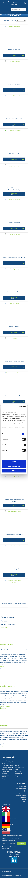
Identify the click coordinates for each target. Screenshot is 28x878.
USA (11, 830)
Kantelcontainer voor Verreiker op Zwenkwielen (14, 603)
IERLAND (12, 814)
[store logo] (14, 3)
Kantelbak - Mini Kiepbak (14, 84)
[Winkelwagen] (25, 3)
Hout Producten (19, 777)
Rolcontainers (6, 644)
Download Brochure (21, 788)
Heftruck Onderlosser (14, 326)
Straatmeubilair (18, 773)
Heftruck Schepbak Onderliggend (14, 534)
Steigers (4, 778)
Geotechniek (5, 775)
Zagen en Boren (19, 763)
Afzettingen (5, 760)
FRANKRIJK (13, 819)
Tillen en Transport (19, 760)
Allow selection (14, 466)
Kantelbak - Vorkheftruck (14, 222)
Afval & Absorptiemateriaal (9, 14)
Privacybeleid (22, 793)
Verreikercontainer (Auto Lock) (14, 118)
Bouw (16, 762)
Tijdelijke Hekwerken (7, 763)
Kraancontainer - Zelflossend (14, 292)
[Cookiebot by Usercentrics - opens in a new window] (19, 407)
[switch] (24, 439)
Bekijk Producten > (5, 667)
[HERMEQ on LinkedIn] (14, 860)
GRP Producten (6, 777)
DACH (11, 825)
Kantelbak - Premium (14, 153)
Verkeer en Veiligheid (7, 762)
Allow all (14, 461)
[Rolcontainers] (14, 634)
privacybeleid (10, 846)
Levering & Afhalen (21, 795)
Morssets (4, 726)
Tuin (16, 775)
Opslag (16, 769)
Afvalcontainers (7, 686)
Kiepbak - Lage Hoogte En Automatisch (14, 361)
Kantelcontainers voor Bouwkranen (14, 395)
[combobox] (18, 9)
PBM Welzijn (18, 771)
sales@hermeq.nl (14, 856)
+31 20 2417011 (14, 854)
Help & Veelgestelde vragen (19, 790)
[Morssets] (14, 715)
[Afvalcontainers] (14, 676)
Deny (14, 470)
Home (1, 14)
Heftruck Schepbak (14, 569)
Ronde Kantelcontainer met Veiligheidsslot (14, 257)
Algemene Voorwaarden (20, 792)
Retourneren (23, 797)
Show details (19, 457)
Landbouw (17, 778)
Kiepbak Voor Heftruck (14, 49)
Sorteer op (13, 20)
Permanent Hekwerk (7, 765)
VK (10, 809)
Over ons (23, 799)
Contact (24, 801)
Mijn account (22, 786)
